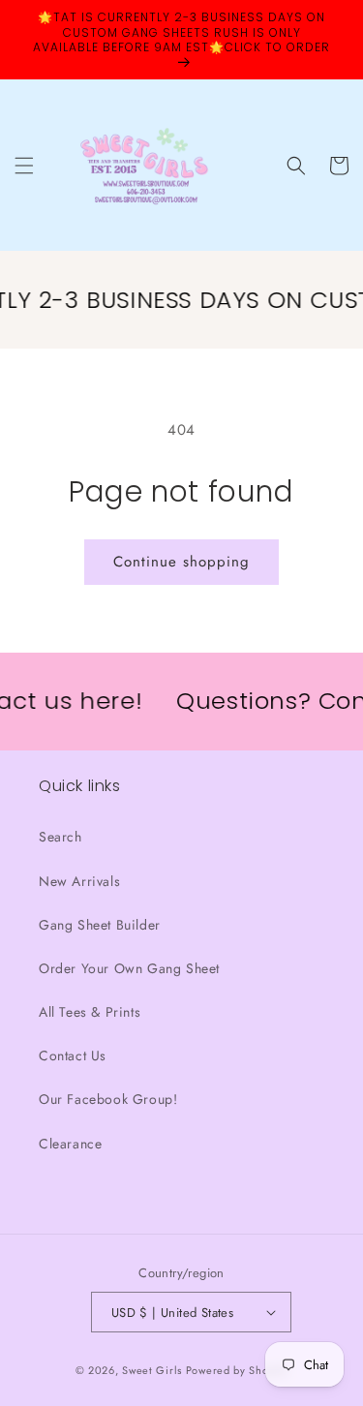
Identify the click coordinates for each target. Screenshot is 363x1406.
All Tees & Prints (89, 1012)
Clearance (70, 1143)
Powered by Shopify (237, 1370)
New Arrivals (79, 881)
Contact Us (72, 1055)
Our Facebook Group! (108, 1099)
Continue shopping (181, 561)
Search (60, 836)
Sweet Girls (152, 1370)
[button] (24, 165)
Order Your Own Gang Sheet (129, 968)
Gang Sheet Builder (100, 924)
